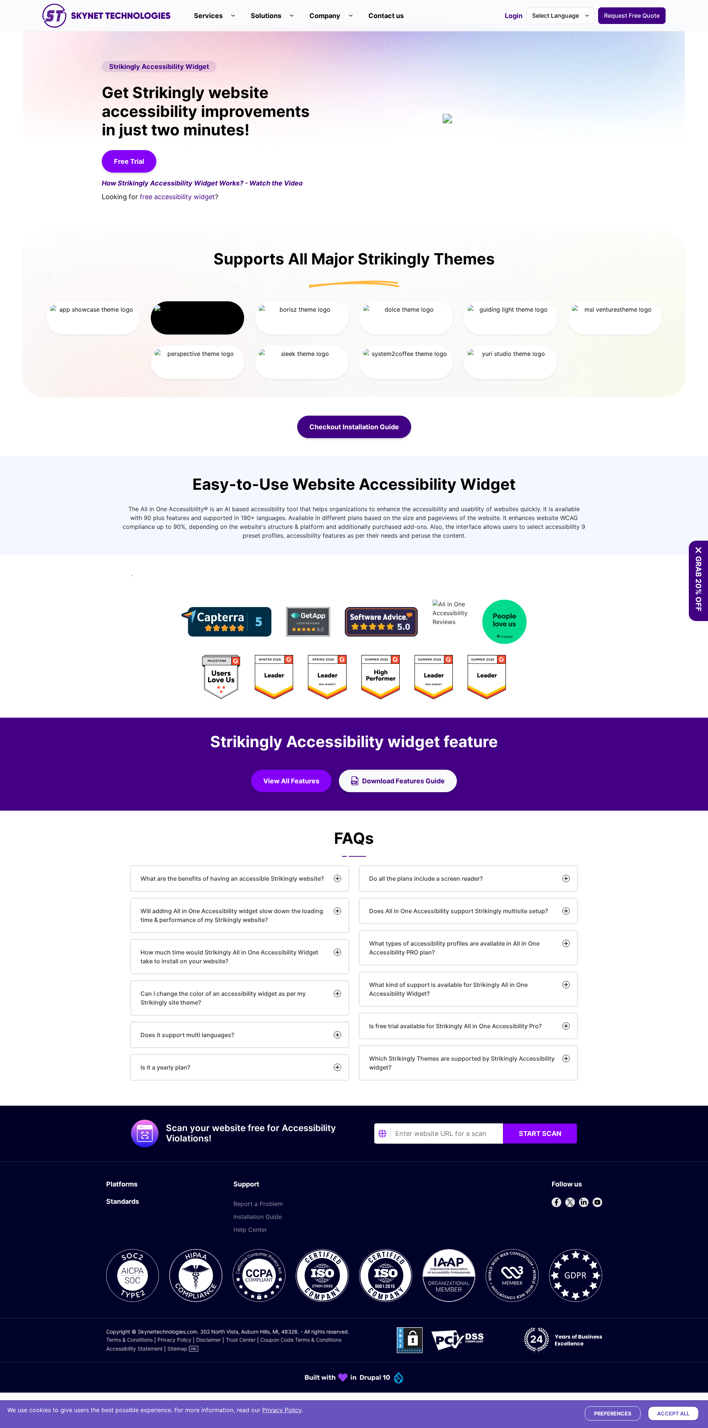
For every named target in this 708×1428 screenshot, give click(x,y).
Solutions (266, 16)
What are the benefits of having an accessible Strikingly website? (232, 878)
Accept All (673, 1413)
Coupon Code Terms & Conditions (300, 1340)
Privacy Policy (174, 1340)
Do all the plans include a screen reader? (426, 878)
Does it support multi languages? (187, 1035)
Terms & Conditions (129, 1340)
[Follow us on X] (570, 1202)
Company (324, 16)
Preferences (612, 1413)
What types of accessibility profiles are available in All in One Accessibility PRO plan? (454, 948)
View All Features (297, 783)
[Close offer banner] (698, 550)
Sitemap (177, 1348)
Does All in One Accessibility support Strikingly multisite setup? (458, 911)
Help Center (250, 1229)
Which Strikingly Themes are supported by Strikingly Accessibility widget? (462, 1063)
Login (514, 16)
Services (208, 16)
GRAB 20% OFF (698, 583)
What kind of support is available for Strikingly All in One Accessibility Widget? (448, 989)
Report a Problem (258, 1203)
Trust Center (241, 1340)
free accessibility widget (177, 197)
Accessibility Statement (134, 1348)
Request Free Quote (632, 15)
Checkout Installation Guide (360, 427)
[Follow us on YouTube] (597, 1202)
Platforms (122, 1184)
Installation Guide (257, 1216)
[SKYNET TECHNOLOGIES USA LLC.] (106, 16)
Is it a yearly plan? (165, 1067)
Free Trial (129, 161)
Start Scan (540, 1133)
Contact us (386, 16)
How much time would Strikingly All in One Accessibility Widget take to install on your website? (229, 957)
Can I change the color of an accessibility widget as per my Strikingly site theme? (223, 998)
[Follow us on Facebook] (556, 1202)
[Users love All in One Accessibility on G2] (354, 677)
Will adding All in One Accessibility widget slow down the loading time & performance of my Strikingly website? (231, 915)
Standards (122, 1201)
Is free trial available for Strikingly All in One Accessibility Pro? (455, 1026)
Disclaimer (208, 1340)
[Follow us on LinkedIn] (584, 1202)
